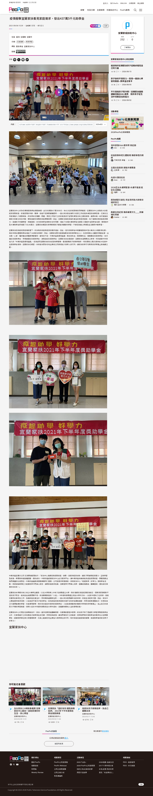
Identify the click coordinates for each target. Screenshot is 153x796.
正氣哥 (116, 170)
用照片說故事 (82, 772)
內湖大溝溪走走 (118, 177)
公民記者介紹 (59, 772)
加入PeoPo (114, 3)
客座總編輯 (58, 776)
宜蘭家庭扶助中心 (20, 716)
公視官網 (132, 3)
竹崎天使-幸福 (119, 160)
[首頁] (19, 10)
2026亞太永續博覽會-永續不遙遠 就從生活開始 (127, 188)
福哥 (116, 192)
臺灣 (18, 37)
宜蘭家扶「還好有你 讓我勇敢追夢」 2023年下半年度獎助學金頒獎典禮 (61, 711)
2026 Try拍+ (81, 762)
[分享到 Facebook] (14, 59)
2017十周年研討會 (106, 765)
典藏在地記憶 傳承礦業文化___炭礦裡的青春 (127, 213)
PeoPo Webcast (60, 765)
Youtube (17, 765)
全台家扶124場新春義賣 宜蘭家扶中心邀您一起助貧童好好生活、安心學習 (27, 711)
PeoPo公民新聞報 (61, 762)
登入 (106, 3)
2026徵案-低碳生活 (106, 762)
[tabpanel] (59, 738)
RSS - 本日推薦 (129, 765)
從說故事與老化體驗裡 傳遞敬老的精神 (127, 156)
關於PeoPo (35, 762)
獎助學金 (19, 46)
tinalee (116, 217)
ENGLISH (123, 3)
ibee (116, 180)
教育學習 (29, 42)
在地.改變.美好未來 (106, 769)
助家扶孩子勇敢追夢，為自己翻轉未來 (95, 709)
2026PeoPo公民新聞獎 (120, 132)
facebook (11, 765)
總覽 (82, 10)
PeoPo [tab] (51, 731)
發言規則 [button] (105, 731)
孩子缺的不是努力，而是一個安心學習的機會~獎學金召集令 (127, 79)
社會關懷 (20, 42)
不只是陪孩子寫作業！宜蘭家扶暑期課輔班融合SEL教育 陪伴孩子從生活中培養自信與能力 (127, 94)
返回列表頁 (59, 744)
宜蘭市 (29, 37)
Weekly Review (37, 772)
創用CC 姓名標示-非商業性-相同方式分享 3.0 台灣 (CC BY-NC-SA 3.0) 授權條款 (21, 51)
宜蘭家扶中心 (29, 46)
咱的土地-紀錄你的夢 (85, 769)
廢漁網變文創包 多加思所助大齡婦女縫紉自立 (127, 201)
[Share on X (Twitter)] (18, 59)
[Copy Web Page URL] (27, 59)
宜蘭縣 (23, 37)
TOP (141, 784)
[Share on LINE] (23, 59)
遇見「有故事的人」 (106, 772)
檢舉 (105, 26)
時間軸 (34, 769)
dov (115, 148)
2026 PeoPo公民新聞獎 (86, 765)
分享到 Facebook (106, 67)
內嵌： (13, 124)
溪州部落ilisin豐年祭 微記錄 (123, 145)
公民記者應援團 (60, 769)
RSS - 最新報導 (129, 762)
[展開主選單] (141, 10)
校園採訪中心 (112, 10)
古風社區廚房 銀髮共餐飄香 (123, 167)
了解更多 (127, 47)
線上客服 (140, 3)
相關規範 (34, 765)
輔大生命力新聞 (120, 205)
